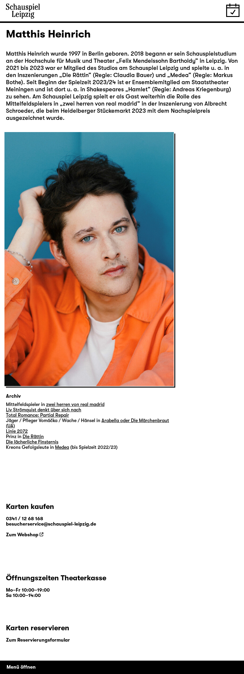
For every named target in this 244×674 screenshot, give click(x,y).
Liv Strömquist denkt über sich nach (43, 410)
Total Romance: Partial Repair (37, 415)
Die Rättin (75, 75)
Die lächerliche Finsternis (32, 442)
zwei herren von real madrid (100, 103)
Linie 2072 (17, 431)
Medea (179, 75)
